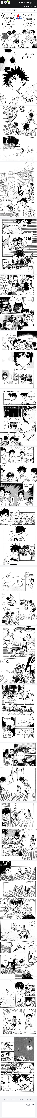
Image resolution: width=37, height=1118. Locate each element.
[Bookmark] (34, 10)
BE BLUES (27, 6)
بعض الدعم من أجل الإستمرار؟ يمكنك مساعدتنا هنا (18, 1099)
